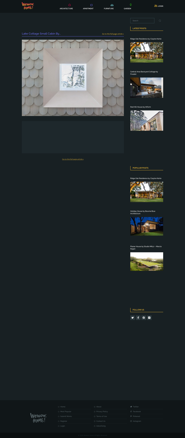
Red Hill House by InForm (140, 107)
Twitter (136, 407)
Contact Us (100, 421)
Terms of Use (101, 416)
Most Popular (65, 412)
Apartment (88, 9)
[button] (158, 6)
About (98, 407)
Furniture (109, 9)
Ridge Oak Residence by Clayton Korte (145, 39)
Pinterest (136, 416)
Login (62, 426)
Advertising (101, 426)
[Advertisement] (73, 23)
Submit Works (66, 416)
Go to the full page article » (113, 34)
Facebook (137, 412)
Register (63, 421)
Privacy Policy (102, 412)
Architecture (66, 9)
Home (62, 407)
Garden (127, 9)
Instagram (137, 421)
